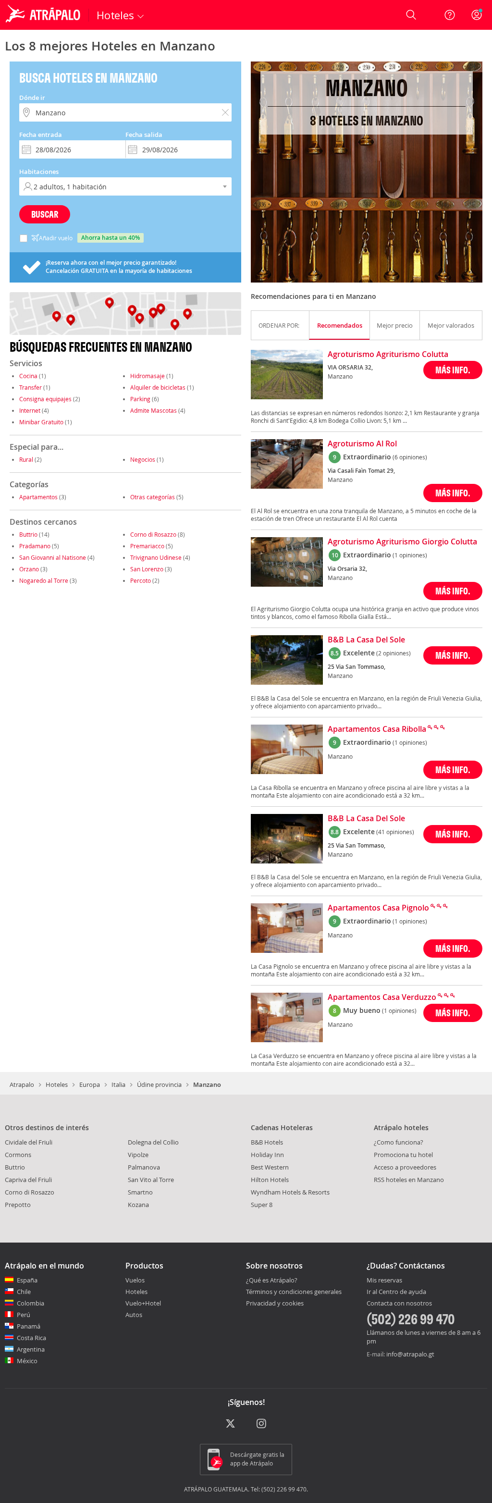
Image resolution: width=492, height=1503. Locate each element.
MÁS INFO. (452, 370)
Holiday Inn (267, 1154)
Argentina (31, 1349)
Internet (29, 410)
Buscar (44, 214)
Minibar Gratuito (41, 422)
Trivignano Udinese (156, 557)
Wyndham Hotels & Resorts (290, 1192)
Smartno (140, 1192)
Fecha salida (143, 134)
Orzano (29, 569)
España (27, 1280)
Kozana (138, 1204)
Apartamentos (38, 497)
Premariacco (147, 546)
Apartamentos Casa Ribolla (377, 729)
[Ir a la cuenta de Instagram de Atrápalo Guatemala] (262, 1423)
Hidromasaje (147, 376)
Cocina (28, 376)
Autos (133, 1314)
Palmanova (144, 1167)
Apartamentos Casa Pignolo (378, 908)
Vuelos (135, 1280)
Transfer (30, 387)
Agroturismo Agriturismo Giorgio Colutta (402, 542)
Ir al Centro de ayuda (396, 1292)
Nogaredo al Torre (43, 580)
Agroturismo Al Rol (362, 444)
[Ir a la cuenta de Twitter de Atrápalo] (230, 1423)
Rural (26, 459)
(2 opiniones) (393, 653)
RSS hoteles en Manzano (409, 1179)
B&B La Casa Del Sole (366, 640)
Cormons (18, 1154)
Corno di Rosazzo (153, 534)
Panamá (28, 1326)
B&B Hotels (267, 1142)
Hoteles (57, 1084)
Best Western (270, 1167)
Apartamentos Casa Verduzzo (382, 997)
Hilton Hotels (270, 1179)
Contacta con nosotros (399, 1303)
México (27, 1360)
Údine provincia (159, 1084)
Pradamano (34, 546)
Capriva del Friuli (28, 1179)
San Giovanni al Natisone (52, 557)
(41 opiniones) (395, 832)
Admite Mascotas (153, 410)
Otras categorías (152, 497)
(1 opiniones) (410, 555)
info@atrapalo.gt (410, 1354)
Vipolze (138, 1154)
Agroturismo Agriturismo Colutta (388, 354)
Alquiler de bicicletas (157, 387)
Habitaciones (39, 171)
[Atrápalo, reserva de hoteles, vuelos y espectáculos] (44, 15)
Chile (24, 1291)
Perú (23, 1314)
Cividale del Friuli (28, 1142)
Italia (118, 1084)
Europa (89, 1084)
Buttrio (28, 534)
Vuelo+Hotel (143, 1303)
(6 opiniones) (410, 457)
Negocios (142, 459)
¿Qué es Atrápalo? (271, 1280)
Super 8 (261, 1204)
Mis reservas (384, 1280)
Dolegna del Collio (153, 1142)
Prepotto (18, 1204)
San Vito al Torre (151, 1179)
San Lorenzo (146, 569)
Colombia (30, 1303)
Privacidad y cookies (275, 1303)
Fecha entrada (40, 134)
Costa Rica (31, 1337)
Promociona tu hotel (403, 1154)
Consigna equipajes (45, 399)
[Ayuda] (449, 15)
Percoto (140, 580)
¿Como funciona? (398, 1142)
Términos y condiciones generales (294, 1291)
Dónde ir (32, 97)
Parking (140, 399)
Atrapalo (22, 1084)
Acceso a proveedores (405, 1167)
